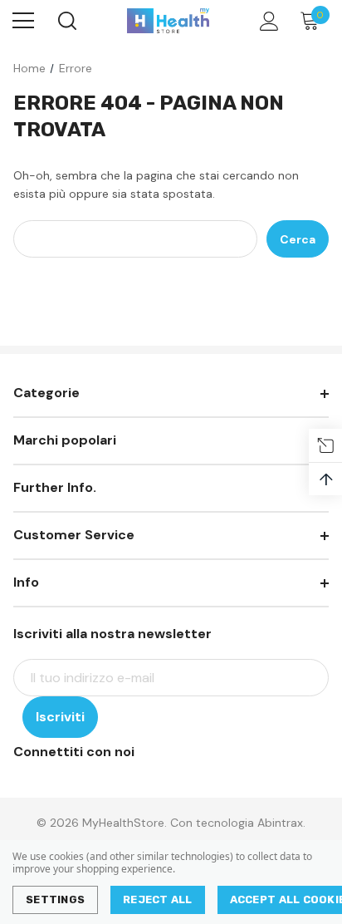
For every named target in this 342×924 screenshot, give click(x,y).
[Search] (66, 21)
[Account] (266, 21)
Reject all (158, 899)
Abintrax (280, 822)
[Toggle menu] (23, 21)
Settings (55, 899)
